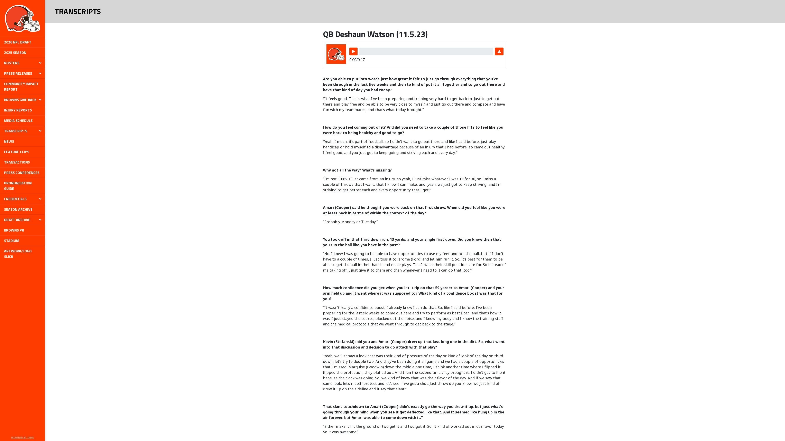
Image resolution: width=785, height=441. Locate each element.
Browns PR (14, 230)
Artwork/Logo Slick (18, 253)
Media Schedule (18, 120)
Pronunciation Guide (18, 185)
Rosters (11, 63)
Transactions (17, 162)
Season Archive (18, 209)
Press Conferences (21, 172)
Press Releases (18, 73)
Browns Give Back (20, 99)
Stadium (11, 240)
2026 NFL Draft (17, 42)
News (9, 141)
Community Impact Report (21, 86)
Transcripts (15, 131)
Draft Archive (17, 220)
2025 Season (15, 52)
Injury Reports (18, 110)
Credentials (15, 199)
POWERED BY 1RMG (22, 437)
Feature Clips (16, 152)
